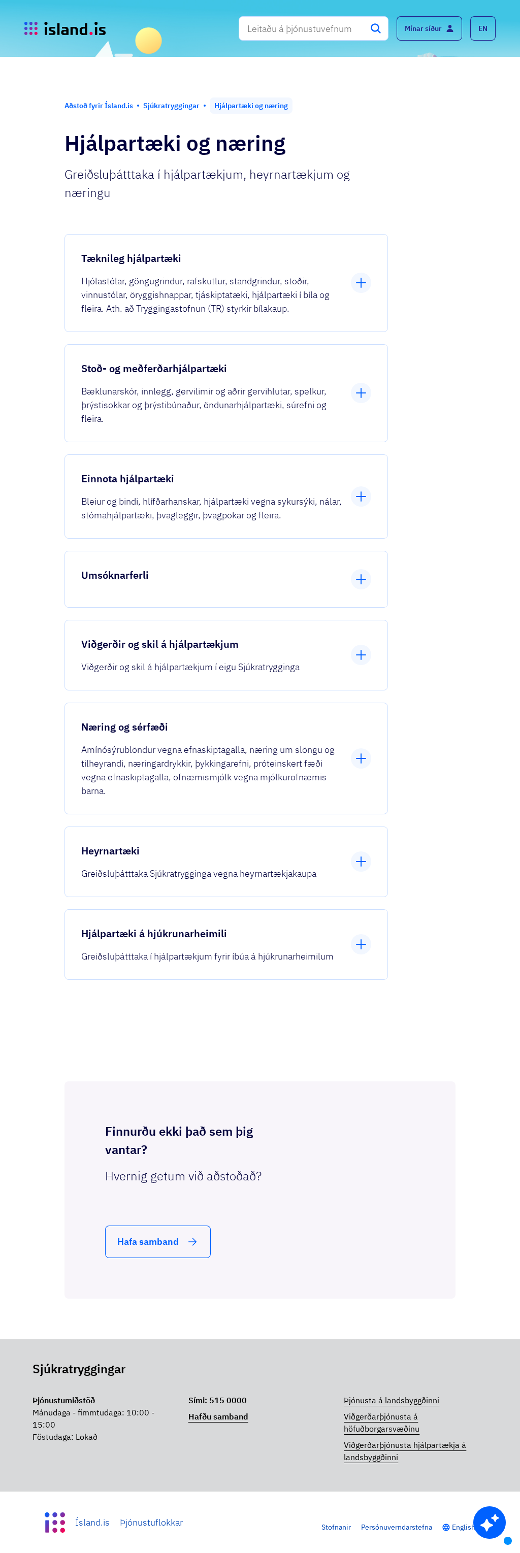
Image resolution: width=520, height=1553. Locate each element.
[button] (483, 28)
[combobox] (313, 28)
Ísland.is (92, 1522)
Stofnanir (336, 1527)
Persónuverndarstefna (396, 1527)
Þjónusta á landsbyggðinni (391, 1400)
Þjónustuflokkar (151, 1522)
